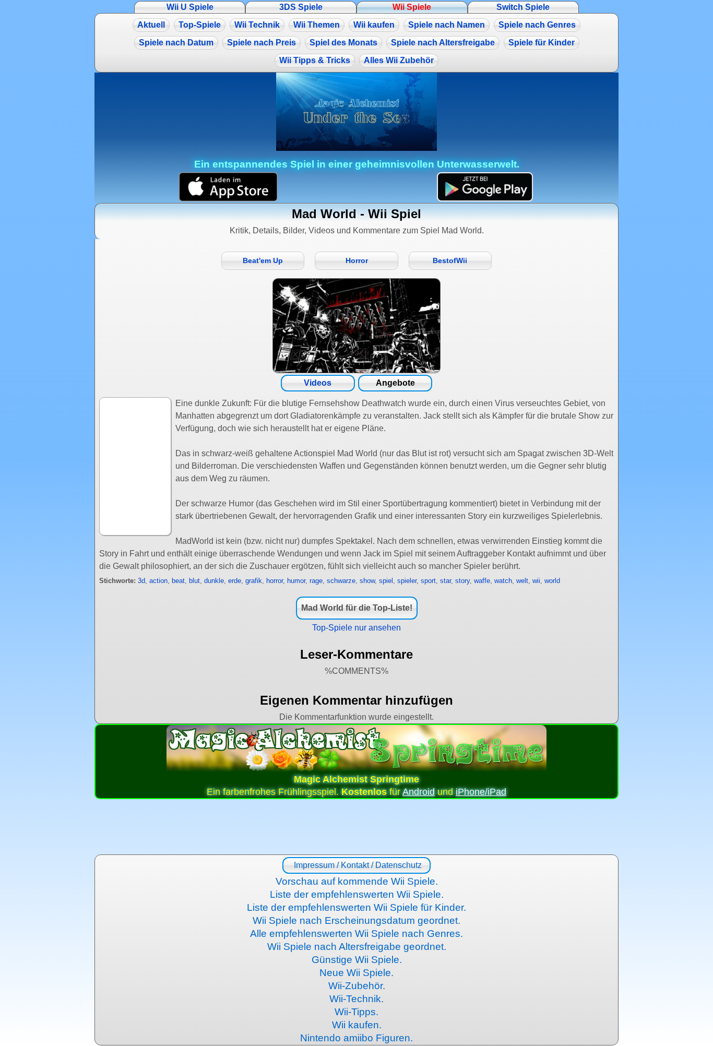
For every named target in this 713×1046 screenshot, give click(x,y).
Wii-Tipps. (356, 1011)
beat (178, 581)
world (552, 581)
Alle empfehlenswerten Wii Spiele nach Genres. (356, 933)
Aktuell (151, 24)
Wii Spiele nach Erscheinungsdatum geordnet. (356, 920)
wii (536, 581)
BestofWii (450, 261)
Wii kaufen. (357, 1024)
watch (503, 581)
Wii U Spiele (190, 7)
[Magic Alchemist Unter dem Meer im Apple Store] (228, 187)
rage (316, 581)
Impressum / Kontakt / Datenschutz (357, 865)
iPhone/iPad (481, 792)
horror (274, 581)
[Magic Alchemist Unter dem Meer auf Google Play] (484, 187)
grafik (253, 581)
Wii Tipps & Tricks (314, 60)
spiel (386, 581)
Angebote (395, 382)
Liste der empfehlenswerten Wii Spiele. (357, 894)
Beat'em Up (263, 261)
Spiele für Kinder (541, 42)
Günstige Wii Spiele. (357, 959)
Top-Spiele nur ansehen (356, 627)
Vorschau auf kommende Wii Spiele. (357, 881)
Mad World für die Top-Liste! (356, 607)
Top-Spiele (200, 24)
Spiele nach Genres (537, 24)
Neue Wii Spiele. (356, 972)
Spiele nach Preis (261, 42)
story (462, 581)
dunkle (214, 581)
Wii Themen (316, 24)
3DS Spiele (301, 7)
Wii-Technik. (356, 998)
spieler (407, 581)
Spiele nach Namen (446, 24)
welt (522, 581)
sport (428, 581)
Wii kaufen (374, 24)
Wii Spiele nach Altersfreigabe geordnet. (356, 946)
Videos (317, 382)
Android (418, 792)
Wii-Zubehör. (356, 985)
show (367, 581)
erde (234, 581)
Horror (357, 261)
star (445, 581)
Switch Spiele (523, 7)
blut (194, 581)
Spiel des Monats (343, 42)
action (158, 581)
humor (296, 581)
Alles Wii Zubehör (399, 60)
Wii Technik (257, 24)
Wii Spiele (412, 7)
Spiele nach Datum (176, 42)
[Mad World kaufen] (356, 325)
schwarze (341, 581)
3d (141, 581)
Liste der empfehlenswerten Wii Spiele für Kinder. (356, 907)
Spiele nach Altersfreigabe (443, 42)
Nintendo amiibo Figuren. (356, 1037)
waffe (482, 581)
